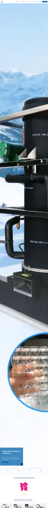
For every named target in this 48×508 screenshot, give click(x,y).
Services (27, 1)
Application (22, 1)
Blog (40, 1)
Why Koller (31, 1)
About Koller (36, 1)
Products (17, 1)
